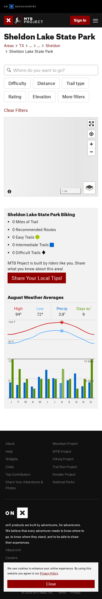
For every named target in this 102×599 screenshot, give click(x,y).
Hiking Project (63, 459)
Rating (14, 96)
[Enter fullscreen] (91, 124)
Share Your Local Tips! (37, 278)
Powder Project (64, 474)
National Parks (64, 482)
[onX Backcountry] (20, 7)
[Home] (26, 20)
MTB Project (62, 451)
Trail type (75, 83)
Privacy (76, 592)
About (9, 443)
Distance (46, 83)
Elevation (42, 96)
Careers (11, 558)
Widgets (11, 459)
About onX (13, 550)
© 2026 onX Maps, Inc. (37, 592)
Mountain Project (65, 443)
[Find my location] (91, 134)
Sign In (80, 20)
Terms (62, 592)
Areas (9, 45)
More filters (73, 96)
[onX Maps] (16, 517)
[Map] (51, 156)
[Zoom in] (91, 144)
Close (51, 583)
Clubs (9, 467)
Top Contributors (17, 474)
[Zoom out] (91, 151)
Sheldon (53, 45)
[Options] (89, 188)
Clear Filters (16, 110)
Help (9, 451)
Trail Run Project (65, 467)
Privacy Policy (49, 573)
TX (21, 45)
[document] (51, 577)
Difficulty (17, 83)
